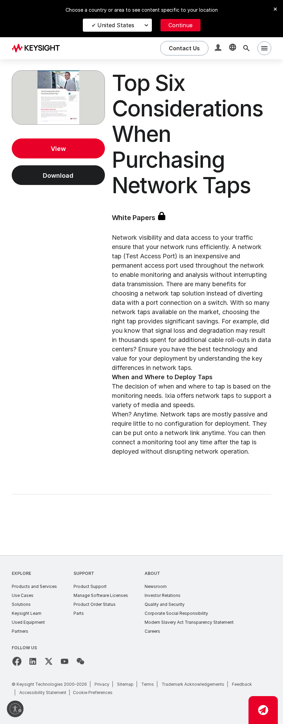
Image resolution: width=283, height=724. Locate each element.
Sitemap (125, 684)
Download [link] (58, 175)
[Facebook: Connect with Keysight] (17, 661)
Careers (152, 631)
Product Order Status (95, 604)
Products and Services (34, 586)
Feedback (242, 684)
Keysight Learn (26, 613)
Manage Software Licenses (101, 595)
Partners (20, 631)
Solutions (21, 604)
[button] (219, 48)
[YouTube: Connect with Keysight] (64, 661)
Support (84, 573)
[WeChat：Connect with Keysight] (80, 661)
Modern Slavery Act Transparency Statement (189, 622)
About (152, 573)
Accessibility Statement (42, 692)
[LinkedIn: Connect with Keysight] (33, 661)
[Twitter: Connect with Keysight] (48, 661)
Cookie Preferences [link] (93, 692)
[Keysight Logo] (38, 48)
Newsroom (156, 586)
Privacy (102, 684)
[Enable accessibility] (15, 709)
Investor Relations (162, 595)
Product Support (90, 586)
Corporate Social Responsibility (176, 613)
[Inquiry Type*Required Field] (263, 710)
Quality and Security (165, 604)
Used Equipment (28, 622)
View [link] (58, 148)
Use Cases (22, 595)
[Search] (246, 48)
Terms (147, 684)
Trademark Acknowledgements (193, 684)
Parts (79, 613)
